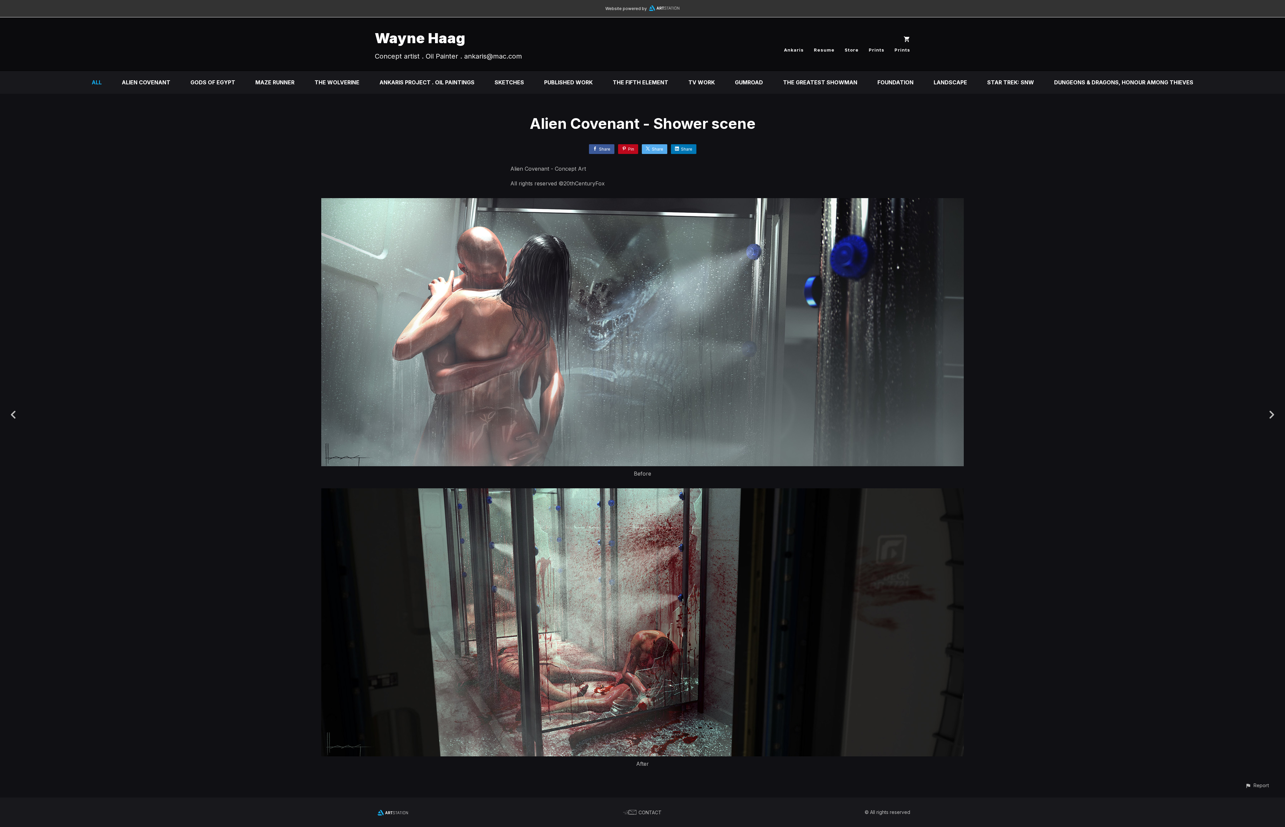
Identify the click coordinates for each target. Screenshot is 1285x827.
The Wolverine (337, 82)
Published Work (568, 82)
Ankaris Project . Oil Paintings (427, 82)
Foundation (895, 82)
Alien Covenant (146, 82)
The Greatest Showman (820, 82)
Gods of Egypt (212, 82)
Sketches (509, 82)
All (97, 82)
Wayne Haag (420, 38)
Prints (876, 50)
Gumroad (749, 82)
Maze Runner (274, 82)
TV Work (701, 82)
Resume (824, 50)
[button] (1257, 785)
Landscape (950, 82)
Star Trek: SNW (1010, 82)
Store (852, 50)
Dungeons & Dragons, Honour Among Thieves (1123, 82)
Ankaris (794, 50)
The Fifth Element (640, 82)
